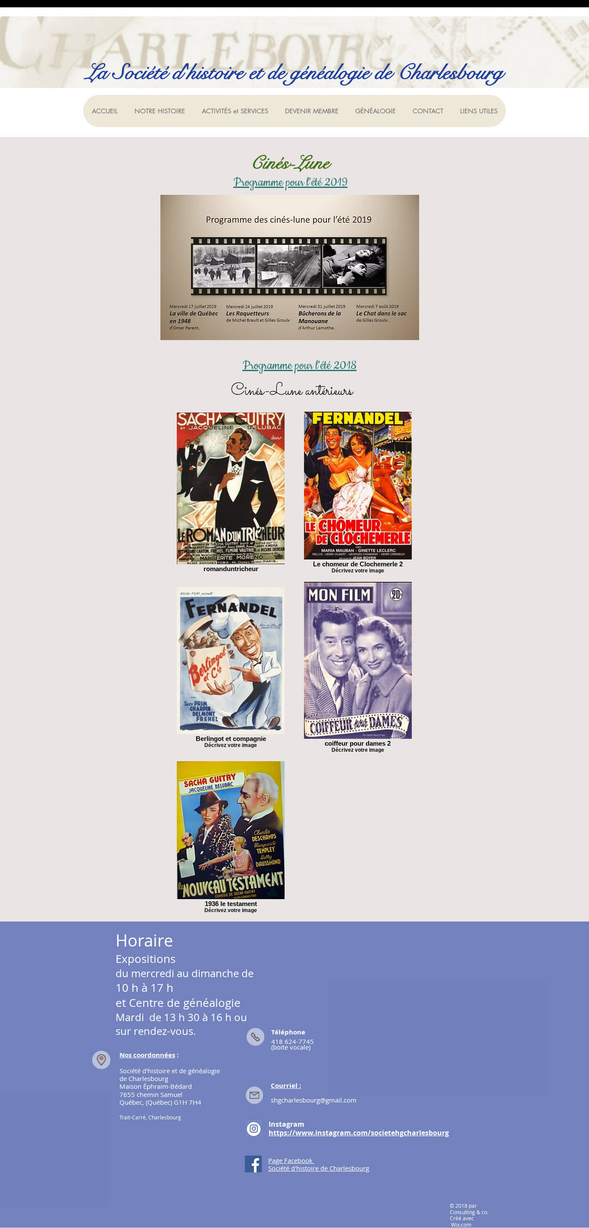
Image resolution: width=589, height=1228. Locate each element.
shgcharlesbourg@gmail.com (314, 1100)
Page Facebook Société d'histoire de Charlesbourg (318, 1164)
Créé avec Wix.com (462, 1221)
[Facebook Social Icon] (253, 1164)
